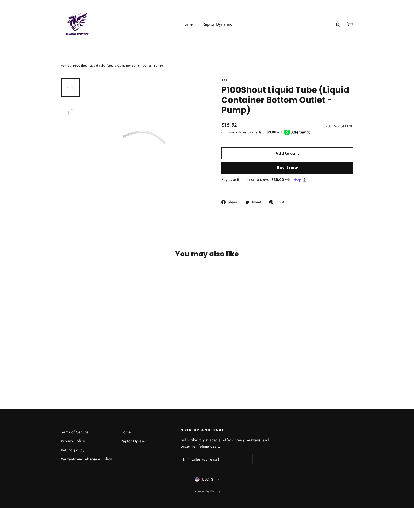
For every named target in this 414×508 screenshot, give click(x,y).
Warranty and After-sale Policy (86, 459)
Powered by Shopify (207, 491)
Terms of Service (75, 432)
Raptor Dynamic (217, 24)
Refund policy (73, 450)
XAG (225, 80)
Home (187, 24)
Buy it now (287, 167)
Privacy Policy (73, 441)
